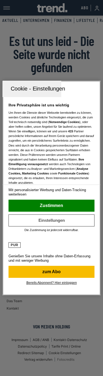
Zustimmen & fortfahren (51, 206)
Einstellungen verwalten (51, 220)
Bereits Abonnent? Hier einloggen (51, 283)
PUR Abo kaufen (51, 272)
